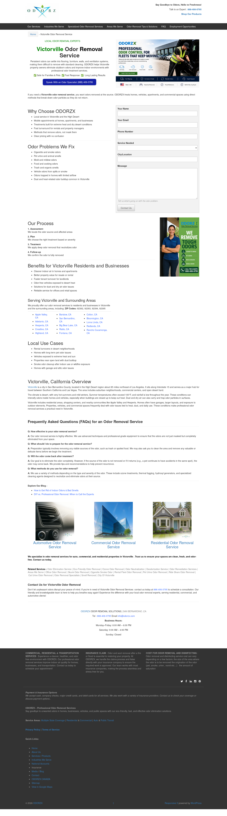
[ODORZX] (42, 11)
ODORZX (85, 611)
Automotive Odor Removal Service (54, 544)
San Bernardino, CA (67, 320)
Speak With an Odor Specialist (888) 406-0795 (69, 82)
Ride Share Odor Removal (182, 572)
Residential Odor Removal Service (172, 544)
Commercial (86, 720)
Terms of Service (51, 729)
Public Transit (107, 720)
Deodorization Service (157, 569)
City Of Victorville (106, 575)
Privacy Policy (32, 729)
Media (35, 771)
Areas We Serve (115, 26)
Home (33, 34)
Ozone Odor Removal (113, 569)
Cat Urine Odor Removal (40, 575)
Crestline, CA (41, 329)
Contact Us (126, 207)
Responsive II (171, 803)
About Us (36, 752)
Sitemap (36, 782)
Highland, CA (41, 333)
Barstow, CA (65, 314)
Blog (42, 771)
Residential (72, 720)
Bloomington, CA (95, 318)
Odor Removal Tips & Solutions (142, 26)
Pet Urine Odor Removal (155, 572)
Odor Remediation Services (183, 569)
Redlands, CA (93, 326)
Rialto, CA (64, 329)
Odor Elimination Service (59, 569)
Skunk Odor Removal (78, 572)
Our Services (33, 26)
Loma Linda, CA (94, 322)
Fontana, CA (65, 333)
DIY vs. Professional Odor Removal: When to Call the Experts (64, 494)
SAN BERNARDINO (133, 611)
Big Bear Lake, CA (68, 325)
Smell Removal (88, 575)
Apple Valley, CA (41, 316)
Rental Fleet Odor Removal (128, 572)
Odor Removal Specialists (67, 575)
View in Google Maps (42, 786)
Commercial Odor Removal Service (113, 544)
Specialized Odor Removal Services (85, 26)
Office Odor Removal (56, 572)
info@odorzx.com (126, 615)
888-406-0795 (161, 589)
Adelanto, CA (41, 321)
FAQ (163, 26)
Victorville (32, 387)
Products (46, 755)
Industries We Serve (54, 26)
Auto (96, 720)
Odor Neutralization (135, 569)
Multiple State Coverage (53, 720)
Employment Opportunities (183, 26)
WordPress (196, 803)
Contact (35, 775)
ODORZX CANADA (41, 779)
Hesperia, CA (41, 325)
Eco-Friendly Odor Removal (87, 569)
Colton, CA (92, 314)
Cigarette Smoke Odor (102, 572)
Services (36, 755)
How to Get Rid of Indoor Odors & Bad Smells (56, 490)
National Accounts (40, 763)
